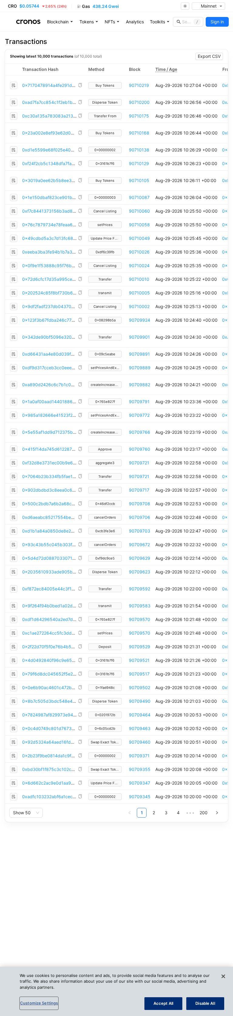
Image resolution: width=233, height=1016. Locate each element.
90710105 (139, 180)
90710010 (139, 279)
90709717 (139, 490)
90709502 (139, 687)
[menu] (135, 22)
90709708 (139, 503)
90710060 (139, 211)
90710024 (139, 265)
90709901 (139, 337)
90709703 (139, 530)
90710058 (139, 224)
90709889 (139, 367)
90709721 (139, 462)
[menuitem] (60, 22)
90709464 (139, 714)
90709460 (139, 742)
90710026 (139, 251)
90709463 (139, 728)
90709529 (139, 646)
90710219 (139, 85)
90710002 (139, 306)
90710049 (139, 238)
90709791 (139, 401)
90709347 (139, 782)
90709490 (139, 701)
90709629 (139, 558)
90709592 (139, 588)
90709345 (139, 796)
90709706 (139, 517)
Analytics (135, 21)
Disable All (205, 1003)
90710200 (139, 102)
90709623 (139, 571)
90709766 (139, 432)
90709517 (139, 673)
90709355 (139, 769)
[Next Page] (217, 813)
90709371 (139, 755)
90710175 (139, 115)
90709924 (139, 320)
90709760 (139, 449)
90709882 (139, 384)
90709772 (139, 415)
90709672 (139, 544)
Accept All (163, 1003)
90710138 (139, 149)
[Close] (223, 976)
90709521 (139, 660)
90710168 (139, 132)
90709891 (139, 354)
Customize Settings (39, 1003)
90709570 (139, 619)
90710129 (139, 163)
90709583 (139, 605)
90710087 (139, 197)
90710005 (139, 292)
